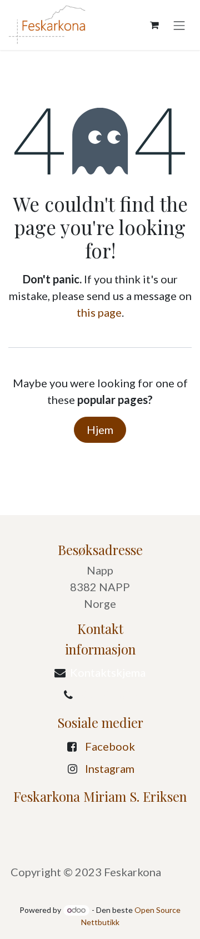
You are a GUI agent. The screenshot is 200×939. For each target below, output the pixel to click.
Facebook (110, 746)
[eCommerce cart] (154, 25)
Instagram (109, 768)
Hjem (100, 429)
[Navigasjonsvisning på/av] (179, 25)
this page (99, 312)
